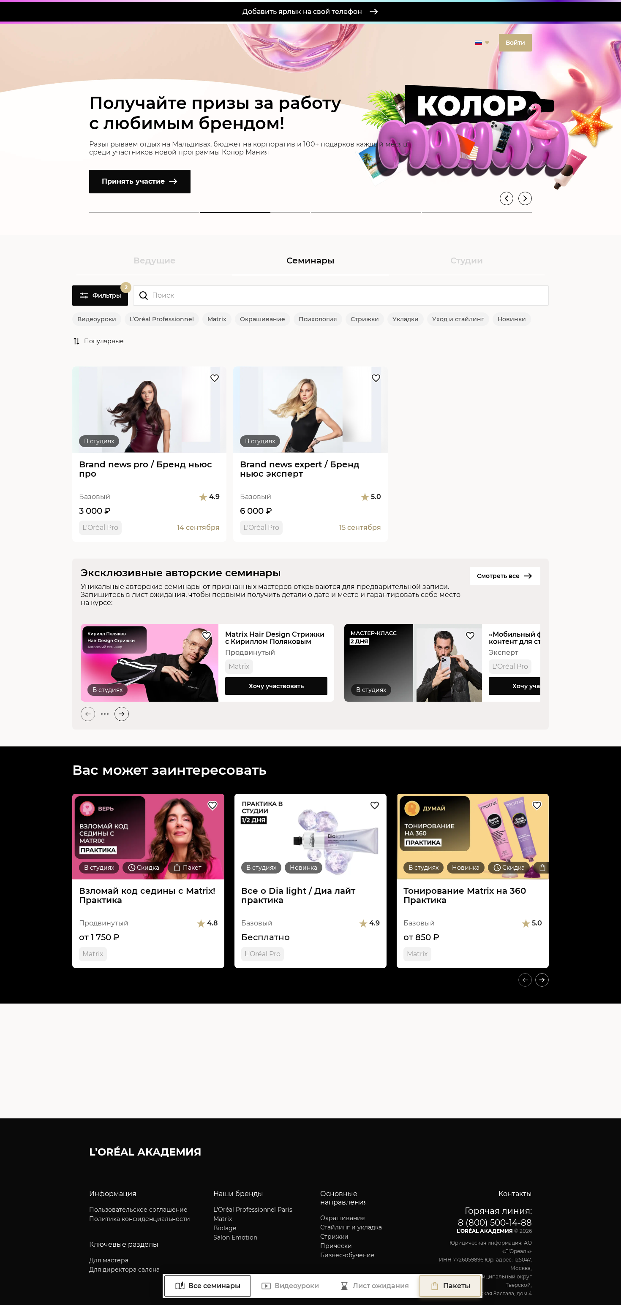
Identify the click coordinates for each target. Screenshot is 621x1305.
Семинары (310, 260)
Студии (466, 260)
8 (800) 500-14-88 (495, 1223)
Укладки (405, 319)
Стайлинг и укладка (351, 1227)
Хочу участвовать (276, 686)
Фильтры (110, 292)
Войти (515, 42)
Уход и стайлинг (458, 319)
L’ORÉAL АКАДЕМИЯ (145, 1152)
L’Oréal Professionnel (162, 319)
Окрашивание (262, 319)
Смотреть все (498, 576)
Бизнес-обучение (347, 1255)
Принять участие (133, 181)
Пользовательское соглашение (138, 1209)
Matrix (216, 319)
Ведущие (154, 260)
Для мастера (108, 1260)
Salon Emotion (235, 1237)
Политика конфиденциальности (139, 1219)
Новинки (512, 319)
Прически (336, 1246)
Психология (318, 319)
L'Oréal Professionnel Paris (252, 1209)
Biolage (224, 1228)
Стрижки (365, 319)
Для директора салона (124, 1269)
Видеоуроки (96, 319)
